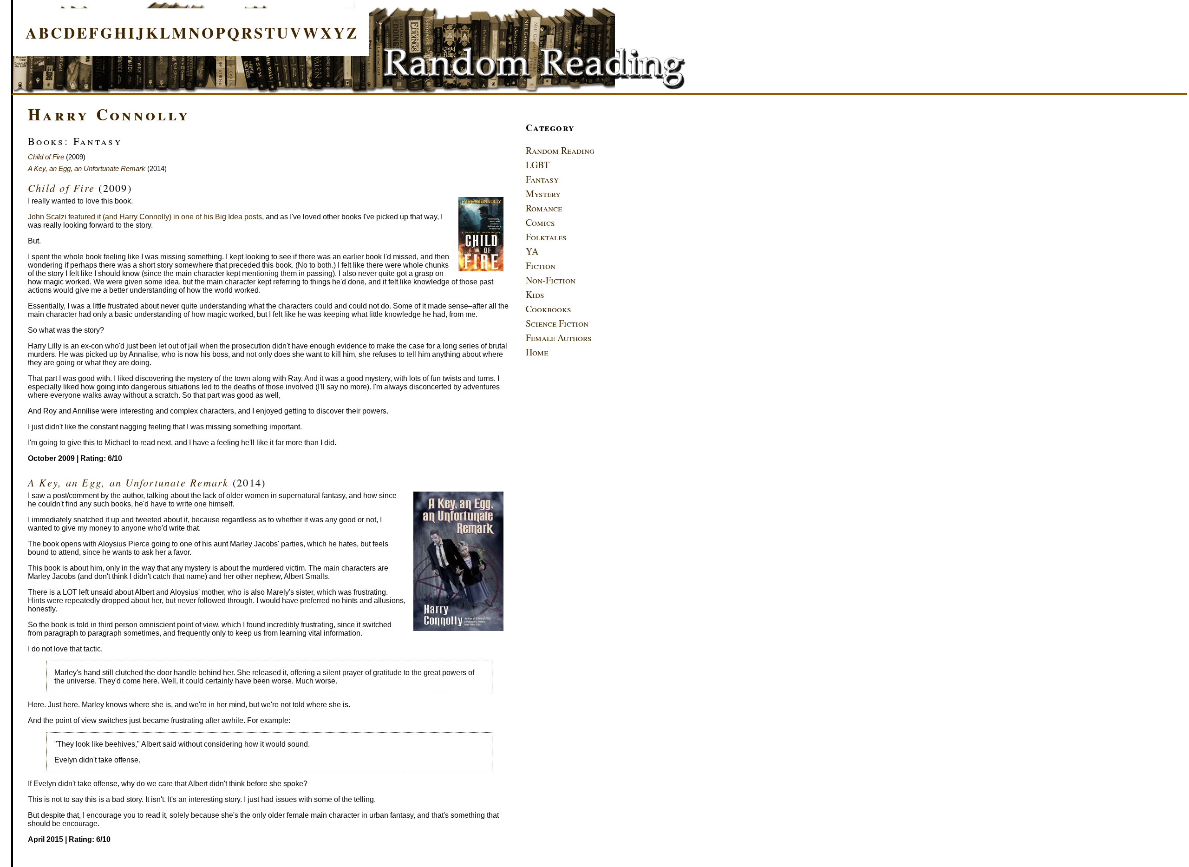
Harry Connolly (109, 114)
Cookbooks (548, 308)
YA (532, 251)
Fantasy (542, 179)
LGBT (537, 164)
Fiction (540, 265)
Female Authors (559, 337)
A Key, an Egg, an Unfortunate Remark (86, 168)
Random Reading (560, 150)
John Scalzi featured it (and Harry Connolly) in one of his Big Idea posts (145, 217)
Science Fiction (557, 323)
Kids (535, 294)
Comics (540, 222)
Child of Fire (46, 157)
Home (537, 352)
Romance (544, 208)
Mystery (543, 193)
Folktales (546, 236)
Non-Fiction (550, 280)
